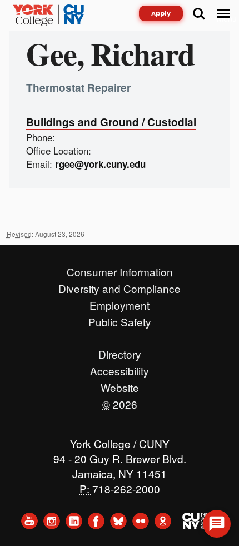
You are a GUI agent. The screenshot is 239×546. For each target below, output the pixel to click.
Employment (119, 302)
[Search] (199, 14)
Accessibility (119, 368)
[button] (217, 524)
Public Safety (119, 319)
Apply (161, 13)
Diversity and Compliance (119, 286)
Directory (119, 351)
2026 (119, 401)
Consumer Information (120, 269)
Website (120, 385)
